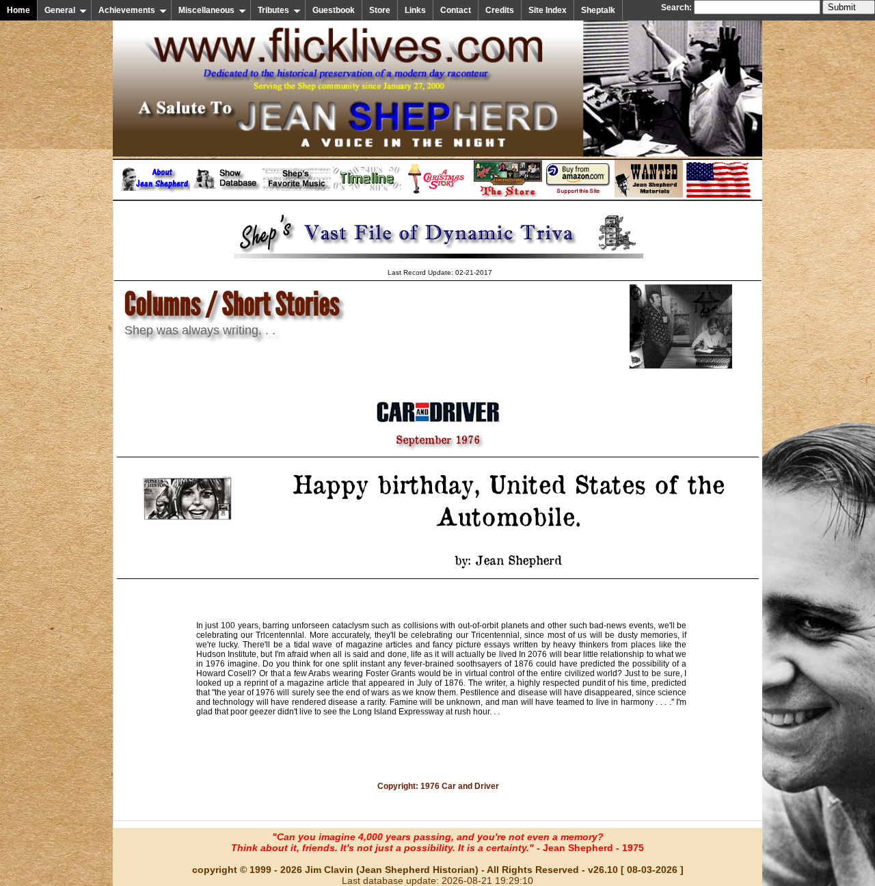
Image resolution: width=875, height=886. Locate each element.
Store (379, 10)
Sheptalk (598, 10)
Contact (455, 10)
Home (18, 10)
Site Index (547, 10)
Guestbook (333, 10)
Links (415, 10)
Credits (499, 10)
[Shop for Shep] (508, 195)
